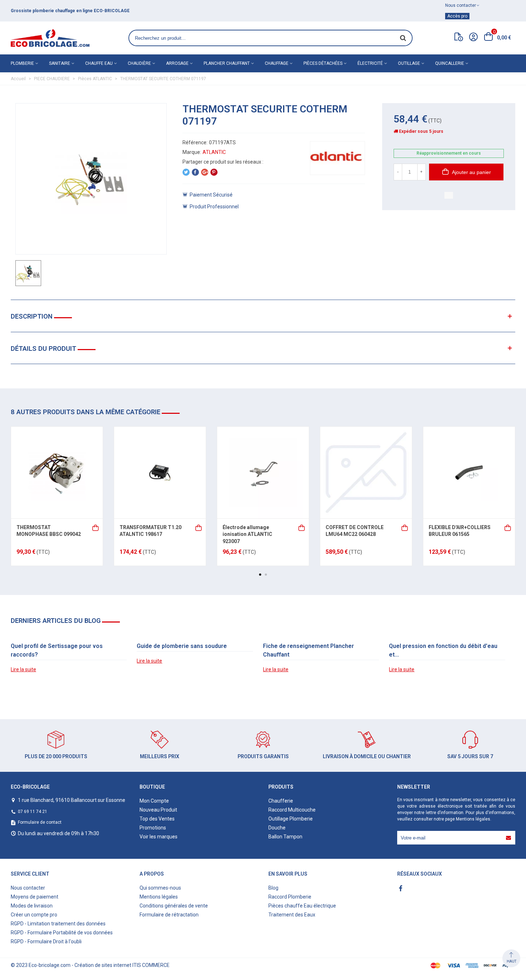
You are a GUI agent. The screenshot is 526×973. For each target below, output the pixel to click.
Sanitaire (59, 63)
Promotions (153, 828)
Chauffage (276, 63)
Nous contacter (28, 888)
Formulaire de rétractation (169, 915)
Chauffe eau (99, 63)
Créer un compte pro (34, 915)
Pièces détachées (322, 63)
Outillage (409, 63)
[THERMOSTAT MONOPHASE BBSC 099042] (57, 472)
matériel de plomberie (146, 10)
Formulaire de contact (40, 822)
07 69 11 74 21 (32, 811)
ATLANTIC (214, 152)
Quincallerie (449, 63)
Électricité (370, 63)
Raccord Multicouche (292, 810)
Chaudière (139, 63)
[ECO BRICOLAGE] (50, 38)
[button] (260, 574)
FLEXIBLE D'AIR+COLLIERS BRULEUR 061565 (460, 530)
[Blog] (458, 38)
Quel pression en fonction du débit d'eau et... (443, 650)
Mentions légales (473, 819)
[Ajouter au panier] (96, 527)
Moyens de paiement (34, 897)
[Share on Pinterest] (214, 172)
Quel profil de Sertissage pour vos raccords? (57, 650)
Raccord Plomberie (289, 897)
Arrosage (177, 63)
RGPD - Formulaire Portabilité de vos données (62, 932)
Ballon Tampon (285, 836)
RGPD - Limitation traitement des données (58, 923)
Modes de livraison (32, 906)
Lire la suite (23, 669)
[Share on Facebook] (195, 172)
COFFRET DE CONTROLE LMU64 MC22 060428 (355, 530)
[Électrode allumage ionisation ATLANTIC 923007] (263, 472)
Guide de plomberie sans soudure (182, 646)
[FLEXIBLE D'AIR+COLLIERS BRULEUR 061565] (469, 472)
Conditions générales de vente (174, 906)
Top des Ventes (157, 819)
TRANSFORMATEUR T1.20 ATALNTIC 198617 (150, 530)
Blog (273, 888)
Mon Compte (154, 801)
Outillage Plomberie (290, 819)
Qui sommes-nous (160, 888)
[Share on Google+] (204, 172)
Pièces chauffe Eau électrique (302, 906)
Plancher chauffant (227, 63)
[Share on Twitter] (186, 172)
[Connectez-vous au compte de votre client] (473, 38)
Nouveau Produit (158, 810)
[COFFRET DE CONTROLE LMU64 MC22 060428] (366, 472)
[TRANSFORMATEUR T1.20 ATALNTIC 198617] (160, 472)
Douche (277, 828)
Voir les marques (158, 836)
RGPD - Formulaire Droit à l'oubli (46, 941)
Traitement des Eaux (291, 915)
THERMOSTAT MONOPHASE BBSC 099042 (48, 530)
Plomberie (22, 63)
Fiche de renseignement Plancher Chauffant (308, 650)
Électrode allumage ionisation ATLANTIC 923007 (247, 534)
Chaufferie (280, 801)
